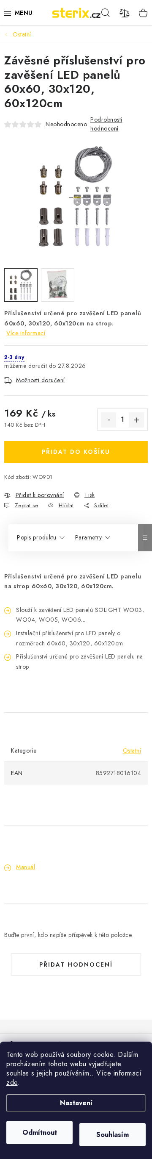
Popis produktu (36, 537)
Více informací (25, 333)
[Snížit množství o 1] (108, 420)
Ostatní (132, 750)
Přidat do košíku (76, 451)
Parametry (88, 537)
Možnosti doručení (40, 380)
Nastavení (76, 1103)
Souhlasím (112, 1135)
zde (12, 1082)
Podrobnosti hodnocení (106, 124)
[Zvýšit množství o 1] (136, 420)
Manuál (25, 867)
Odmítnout (39, 1132)
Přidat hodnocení (76, 964)
